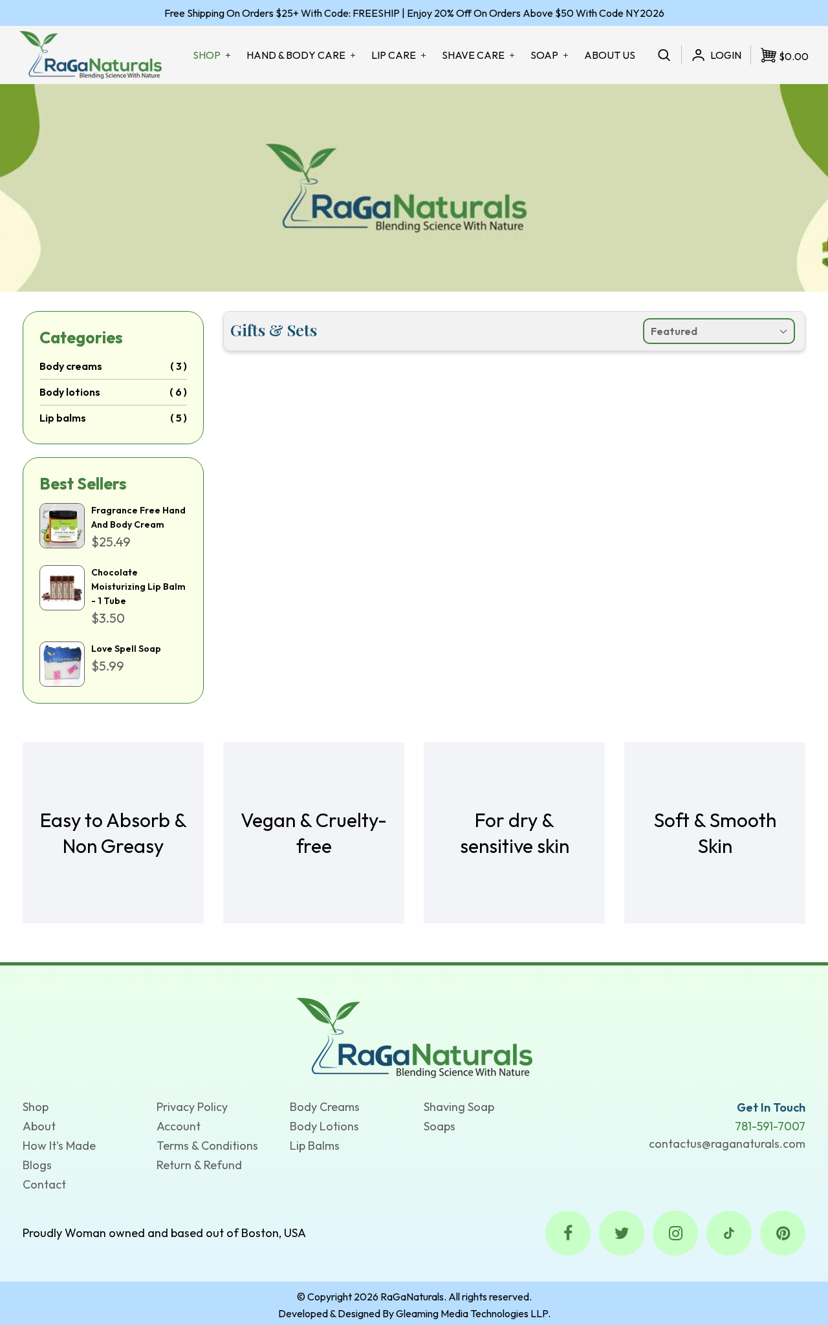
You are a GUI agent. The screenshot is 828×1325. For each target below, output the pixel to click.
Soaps (439, 1126)
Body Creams (325, 1106)
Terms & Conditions (207, 1145)
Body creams (70, 366)
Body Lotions (324, 1126)
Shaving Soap (459, 1106)
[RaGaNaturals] (414, 1036)
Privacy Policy (192, 1106)
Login (725, 54)
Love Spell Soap (126, 648)
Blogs (37, 1165)
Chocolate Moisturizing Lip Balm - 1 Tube (138, 586)
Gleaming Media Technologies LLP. (473, 1313)
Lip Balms (315, 1145)
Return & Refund (199, 1165)
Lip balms (62, 417)
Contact (44, 1184)
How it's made (59, 1145)
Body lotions (69, 391)
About (39, 1126)
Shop (36, 1106)
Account (179, 1126)
